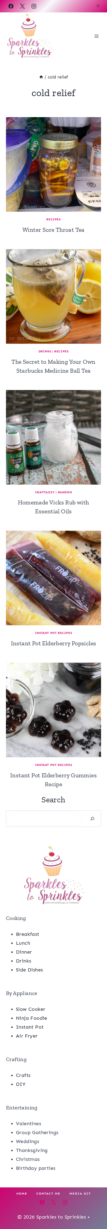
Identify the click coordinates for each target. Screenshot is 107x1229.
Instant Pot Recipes (53, 633)
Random (65, 492)
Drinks (45, 351)
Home (21, 1193)
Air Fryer (27, 1036)
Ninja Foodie (31, 1018)
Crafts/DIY (45, 492)
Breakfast (27, 934)
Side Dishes (29, 970)
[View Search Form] (98, 6)
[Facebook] (11, 6)
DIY (20, 1084)
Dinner (24, 952)
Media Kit (80, 1193)
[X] (22, 6)
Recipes (53, 219)
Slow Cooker (30, 1009)
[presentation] (53, 164)
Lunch (23, 943)
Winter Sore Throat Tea (53, 229)
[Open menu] (96, 36)
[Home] (41, 77)
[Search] (92, 819)
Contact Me (48, 1193)
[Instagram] (34, 6)
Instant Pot (30, 1027)
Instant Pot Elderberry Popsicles (53, 643)
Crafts (23, 1075)
